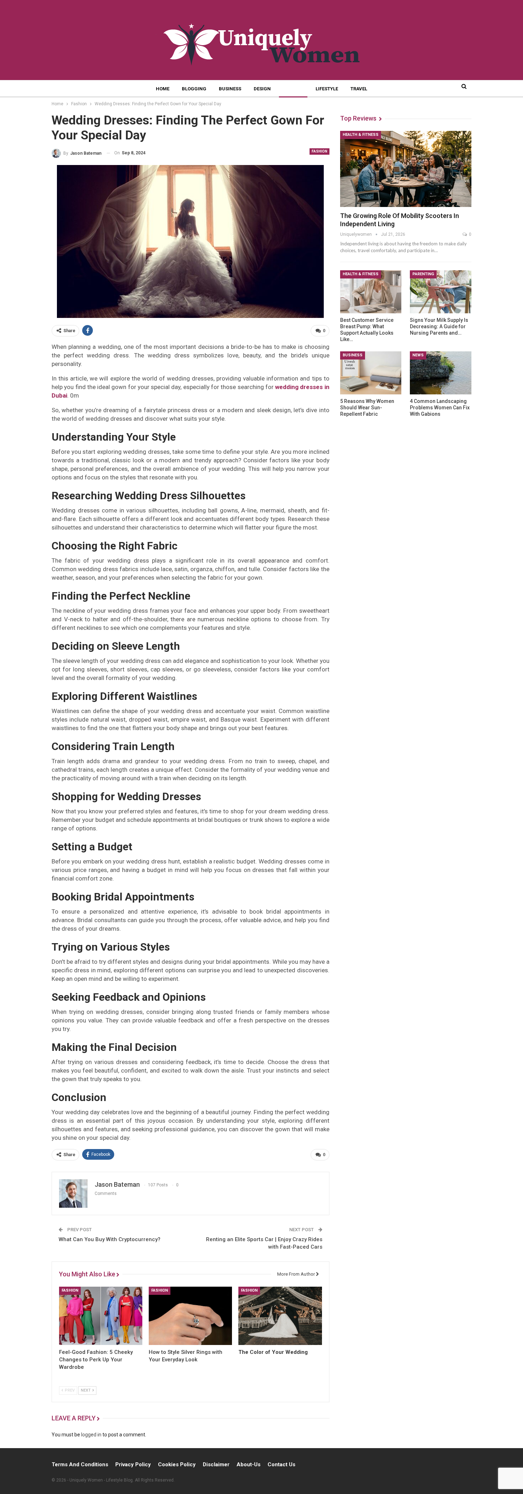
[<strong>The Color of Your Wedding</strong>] (280, 1316)
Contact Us (281, 1464)
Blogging (194, 88)
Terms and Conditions (80, 1464)
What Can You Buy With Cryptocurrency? (109, 1239)
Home (162, 88)
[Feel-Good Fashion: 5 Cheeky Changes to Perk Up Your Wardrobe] (100, 1316)
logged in (91, 1434)
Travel (358, 88)
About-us (248, 1464)
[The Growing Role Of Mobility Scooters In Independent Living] (405, 169)
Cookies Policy (177, 1464)
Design (262, 88)
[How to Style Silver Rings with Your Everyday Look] (190, 1316)
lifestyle (327, 88)
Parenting (423, 274)
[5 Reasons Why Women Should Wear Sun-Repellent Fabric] (371, 372)
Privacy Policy (133, 1464)
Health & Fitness (361, 134)
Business (230, 88)
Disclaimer (216, 1464)
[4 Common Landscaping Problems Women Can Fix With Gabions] (440, 372)
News (418, 355)
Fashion (293, 88)
